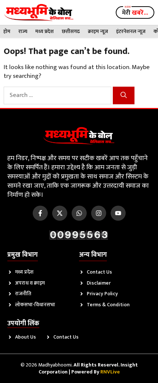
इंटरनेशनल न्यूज (131, 31)
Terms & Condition (108, 304)
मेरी (135, 13)
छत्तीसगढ (71, 31)
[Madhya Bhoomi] (39, 12)
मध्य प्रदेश (44, 31)
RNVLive (110, 372)
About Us (25, 337)
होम (6, 31)
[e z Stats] (79, 235)
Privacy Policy (102, 293)
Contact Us (99, 272)
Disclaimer (99, 283)
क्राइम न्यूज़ (98, 31)
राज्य (22, 31)
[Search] (123, 95)
